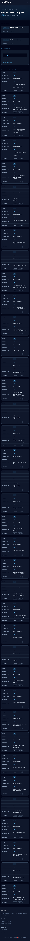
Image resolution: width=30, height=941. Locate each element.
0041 (14, 742)
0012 (14, 326)
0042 (14, 786)
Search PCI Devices (6, 921)
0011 (14, 304)
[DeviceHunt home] (6, 2)
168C (14, 75)
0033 (14, 721)
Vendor (15, 90)
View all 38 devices (7, 62)
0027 (14, 481)
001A (14, 81)
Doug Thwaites (23, 937)
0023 (14, 413)
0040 (14, 873)
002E (14, 591)
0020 (14, 459)
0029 (14, 547)
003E (14, 764)
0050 (14, 851)
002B (14, 569)
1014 (14, 347)
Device (20, 90)
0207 (14, 261)
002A (14, 612)
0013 (14, 368)
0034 (14, 656)
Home (2, 9)
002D (14, 504)
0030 (14, 634)
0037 (14, 677)
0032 (14, 699)
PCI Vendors (4, 929)
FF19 (14, 217)
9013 (14, 195)
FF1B (14, 126)
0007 (14, 282)
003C (14, 829)
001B (14, 389)
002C (14, 149)
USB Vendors (4, 932)
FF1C (14, 239)
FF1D (14, 525)
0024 (14, 436)
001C (14, 172)
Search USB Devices (6, 923)
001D (14, 104)
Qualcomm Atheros (9, 9)
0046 (14, 894)
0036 (14, 808)
